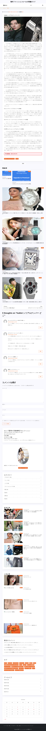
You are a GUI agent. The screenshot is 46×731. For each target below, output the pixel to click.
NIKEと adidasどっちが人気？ (29, 666)
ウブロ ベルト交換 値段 (6, 178)
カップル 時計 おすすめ (27, 589)
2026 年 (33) (6, 679)
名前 (3, 404)
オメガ (21, 664)
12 (17, 709)
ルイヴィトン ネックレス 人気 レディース (30, 601)
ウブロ (17, 158)
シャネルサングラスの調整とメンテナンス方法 (13, 652)
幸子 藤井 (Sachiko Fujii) (13, 11)
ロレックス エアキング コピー (9, 434)
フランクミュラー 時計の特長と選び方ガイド (12, 642)
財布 (6, 495)
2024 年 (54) (6, 685)
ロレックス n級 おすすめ (19, 670)
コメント (4, 388)
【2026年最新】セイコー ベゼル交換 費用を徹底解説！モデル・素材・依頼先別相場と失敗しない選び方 (22, 301)
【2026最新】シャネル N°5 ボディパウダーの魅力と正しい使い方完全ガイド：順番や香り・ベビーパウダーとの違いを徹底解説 (32, 523)
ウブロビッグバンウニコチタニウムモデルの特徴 (21, 183)
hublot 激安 (6, 435)
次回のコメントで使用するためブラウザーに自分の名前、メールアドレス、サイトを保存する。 (22, 420)
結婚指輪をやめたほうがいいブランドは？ (11, 664)
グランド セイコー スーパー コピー (10, 438)
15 (33, 709)
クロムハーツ (21, 668)
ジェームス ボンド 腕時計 (27, 613)
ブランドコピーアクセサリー (9, 670)
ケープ (33, 668)
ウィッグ (6, 480)
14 (28, 709)
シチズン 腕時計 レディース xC (10, 644)
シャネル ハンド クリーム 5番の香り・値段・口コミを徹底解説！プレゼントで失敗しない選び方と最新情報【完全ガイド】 (32, 547)
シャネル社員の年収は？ (8, 647)
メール (4, 409)
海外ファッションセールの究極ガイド (23, 1)
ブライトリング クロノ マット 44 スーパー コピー (13, 432)
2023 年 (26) (6, 688)
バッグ (6, 483)
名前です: (6, 465)
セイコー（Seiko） (28, 668)
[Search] (42, 5)
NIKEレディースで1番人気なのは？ (17, 666)
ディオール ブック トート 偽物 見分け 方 (30, 625)
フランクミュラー (7, 666)
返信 (40, 327)
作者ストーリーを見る (23, 467)
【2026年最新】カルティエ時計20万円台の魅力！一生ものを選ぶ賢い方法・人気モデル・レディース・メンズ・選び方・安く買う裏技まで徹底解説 (22, 273)
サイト (3, 415)
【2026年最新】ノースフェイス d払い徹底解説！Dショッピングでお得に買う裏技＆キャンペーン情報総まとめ (32, 559)
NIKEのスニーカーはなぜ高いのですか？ (11, 668)
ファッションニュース (9, 486)
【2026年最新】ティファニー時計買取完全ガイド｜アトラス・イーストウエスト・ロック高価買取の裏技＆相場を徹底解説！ (23, 243)
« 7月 (5, 719)
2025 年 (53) (6, 682)
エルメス (24, 664)
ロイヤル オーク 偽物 (8, 437)
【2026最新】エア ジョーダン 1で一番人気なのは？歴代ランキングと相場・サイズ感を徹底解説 (32, 511)
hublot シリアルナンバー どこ (9, 158)
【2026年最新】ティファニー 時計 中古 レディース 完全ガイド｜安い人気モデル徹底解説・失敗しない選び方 (22, 213)
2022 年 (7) (6, 691)
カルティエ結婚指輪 (30, 664)
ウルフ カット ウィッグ (27, 577)
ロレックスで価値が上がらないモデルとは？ (12, 649)
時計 (22, 11)
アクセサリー (7, 477)
